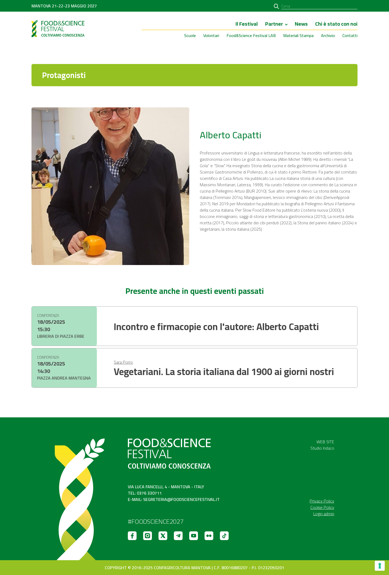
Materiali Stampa (298, 35)
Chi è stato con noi (336, 24)
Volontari (211, 35)
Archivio (328, 35)
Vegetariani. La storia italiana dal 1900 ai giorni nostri (224, 372)
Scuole (190, 35)
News (301, 24)
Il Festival (247, 24)
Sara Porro (123, 362)
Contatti (350, 35)
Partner (274, 24)
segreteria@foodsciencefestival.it (181, 499)
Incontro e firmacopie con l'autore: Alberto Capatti (216, 327)
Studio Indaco (322, 448)
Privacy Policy (322, 501)
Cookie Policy (322, 507)
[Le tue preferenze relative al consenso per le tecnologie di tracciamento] (380, 566)
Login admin (323, 514)
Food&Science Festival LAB (251, 35)
